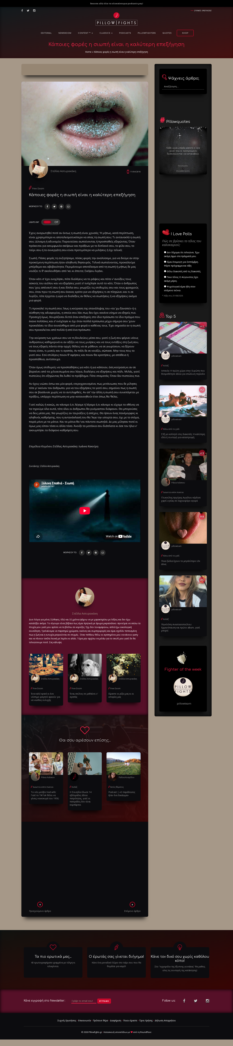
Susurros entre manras (43, 787)
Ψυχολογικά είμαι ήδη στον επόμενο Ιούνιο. (179, 288)
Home (88, 51)
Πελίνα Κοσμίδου (126, 777)
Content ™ (84, 33)
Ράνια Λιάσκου (48, 777)
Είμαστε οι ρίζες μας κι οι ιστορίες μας (121, 695)
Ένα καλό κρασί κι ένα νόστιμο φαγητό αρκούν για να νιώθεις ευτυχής (45, 696)
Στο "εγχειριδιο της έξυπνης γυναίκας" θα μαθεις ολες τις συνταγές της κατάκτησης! (180, 968)
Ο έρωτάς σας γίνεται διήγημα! (116, 957)
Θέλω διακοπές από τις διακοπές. (183, 271)
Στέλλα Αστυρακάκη (63, 171)
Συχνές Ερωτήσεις (66, 1020)
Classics (105, 33)
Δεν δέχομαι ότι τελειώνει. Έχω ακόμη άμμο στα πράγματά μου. (181, 254)
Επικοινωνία (84, 1020)
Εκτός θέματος (117, 787)
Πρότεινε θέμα (100, 1020)
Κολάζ (74, 787)
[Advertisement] (85, 862)
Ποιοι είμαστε (130, 1020)
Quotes (167, 33)
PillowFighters (147, 33)
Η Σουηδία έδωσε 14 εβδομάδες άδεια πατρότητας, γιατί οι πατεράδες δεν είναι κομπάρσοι (80, 798)
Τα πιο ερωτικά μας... (53, 957)
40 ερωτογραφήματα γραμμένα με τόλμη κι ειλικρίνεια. (53, 964)
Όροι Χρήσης (146, 1020)
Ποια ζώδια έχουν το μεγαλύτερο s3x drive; (180, 562)
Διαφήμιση (115, 1020)
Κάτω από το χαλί (171, 429)
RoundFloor (145, 1032)
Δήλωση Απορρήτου (165, 1020)
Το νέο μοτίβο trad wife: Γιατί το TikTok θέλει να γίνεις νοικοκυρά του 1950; (45, 795)
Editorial (46, 33)
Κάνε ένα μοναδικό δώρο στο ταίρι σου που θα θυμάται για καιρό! (116, 964)
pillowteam (176, 356)
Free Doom (38, 188)
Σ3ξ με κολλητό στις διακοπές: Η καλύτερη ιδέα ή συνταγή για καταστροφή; (183, 436)
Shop (185, 33)
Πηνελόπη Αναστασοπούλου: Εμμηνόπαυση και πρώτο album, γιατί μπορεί (180, 627)
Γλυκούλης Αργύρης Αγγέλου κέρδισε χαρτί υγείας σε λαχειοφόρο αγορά (181, 499)
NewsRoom (64, 33)
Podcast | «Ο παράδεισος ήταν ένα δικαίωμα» (121, 794)
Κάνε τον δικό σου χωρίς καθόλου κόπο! (180, 958)
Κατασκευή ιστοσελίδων (115, 1032)
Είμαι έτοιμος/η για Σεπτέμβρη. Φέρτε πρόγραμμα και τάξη (181, 263)
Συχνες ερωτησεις (203, 10)
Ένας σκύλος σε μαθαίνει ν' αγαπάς (84, 695)
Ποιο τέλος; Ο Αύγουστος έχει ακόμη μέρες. (181, 279)
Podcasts (125, 33)
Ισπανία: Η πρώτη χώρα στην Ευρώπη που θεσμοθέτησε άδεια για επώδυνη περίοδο (183, 372)
